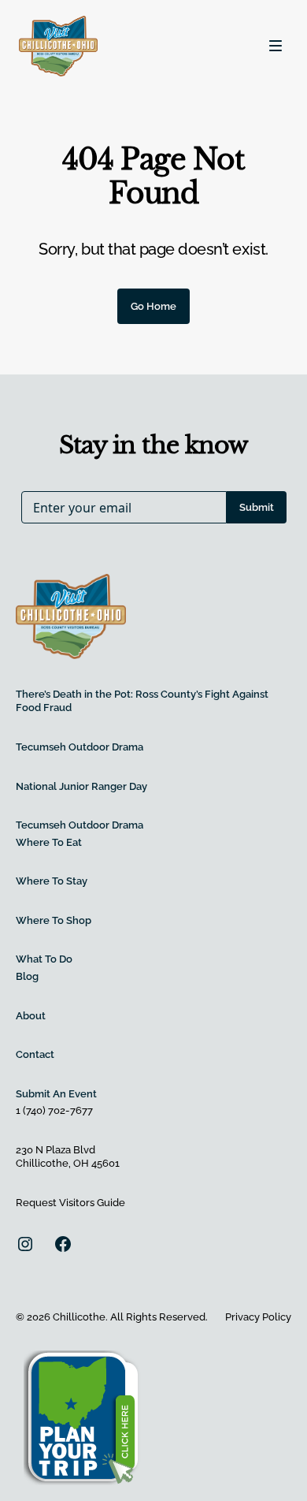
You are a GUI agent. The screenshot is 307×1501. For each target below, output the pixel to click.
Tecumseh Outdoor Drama (79, 747)
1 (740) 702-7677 (54, 1110)
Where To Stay (51, 881)
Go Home (153, 306)
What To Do (44, 959)
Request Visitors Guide (70, 1203)
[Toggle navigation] (275, 45)
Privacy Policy (258, 1317)
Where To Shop (53, 920)
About (31, 1016)
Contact (35, 1054)
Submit (256, 507)
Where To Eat (49, 842)
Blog (27, 976)
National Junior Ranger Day (81, 786)
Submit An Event (56, 1094)
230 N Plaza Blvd (55, 1150)
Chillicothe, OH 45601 (68, 1163)
